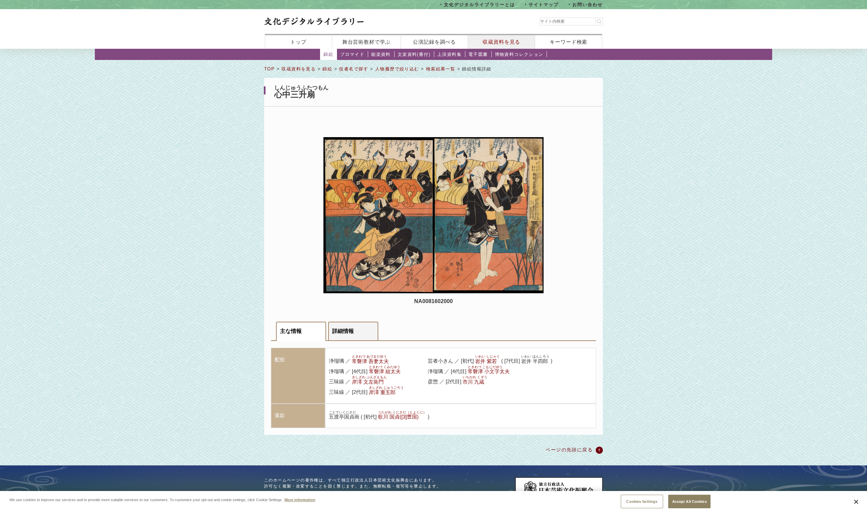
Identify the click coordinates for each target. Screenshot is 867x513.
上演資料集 (449, 54)
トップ (298, 42)
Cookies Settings (641, 501)
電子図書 (478, 54)
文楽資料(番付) (414, 54)
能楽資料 (381, 54)
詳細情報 (343, 331)
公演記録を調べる (434, 42)
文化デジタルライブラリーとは (479, 4)
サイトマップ (544, 4)
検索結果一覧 (440, 68)
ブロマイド (352, 54)
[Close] (856, 501)
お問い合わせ (587, 4)
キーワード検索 (568, 42)
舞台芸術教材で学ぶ (366, 42)
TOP (269, 68)
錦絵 (328, 54)
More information (299, 499)
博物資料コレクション (519, 54)
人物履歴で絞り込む (397, 68)
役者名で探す (353, 68)
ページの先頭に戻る (569, 449)
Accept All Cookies (689, 501)
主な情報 (291, 331)
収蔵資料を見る (501, 42)
